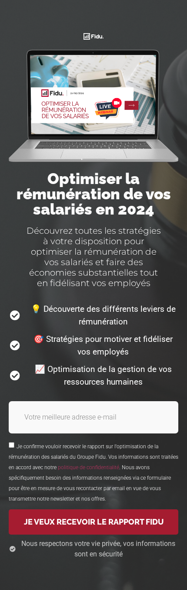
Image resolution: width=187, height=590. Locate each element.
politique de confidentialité (88, 467)
